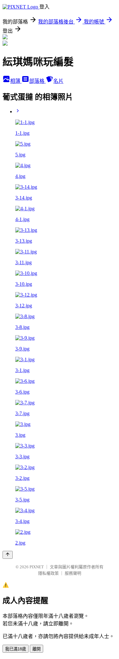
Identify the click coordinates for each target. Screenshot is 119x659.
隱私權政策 (48, 573)
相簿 (16, 81)
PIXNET (37, 566)
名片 (58, 81)
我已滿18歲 (15, 649)
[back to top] (8, 555)
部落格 (37, 81)
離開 (36, 649)
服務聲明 (73, 573)
